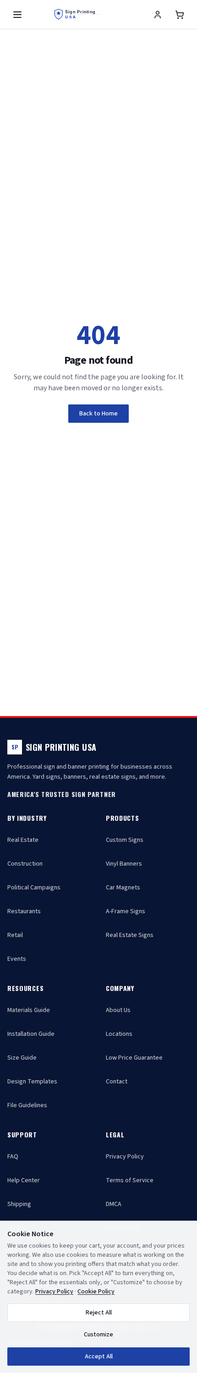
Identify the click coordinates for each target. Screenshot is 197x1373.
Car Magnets (123, 887)
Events (16, 959)
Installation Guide (31, 1034)
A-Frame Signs (125, 911)
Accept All (99, 1356)
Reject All (99, 1312)
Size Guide (22, 1057)
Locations (119, 1034)
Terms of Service (129, 1180)
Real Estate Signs (129, 935)
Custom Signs (124, 840)
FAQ (12, 1156)
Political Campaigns (33, 887)
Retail (15, 935)
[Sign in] (158, 15)
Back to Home (98, 413)
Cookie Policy (96, 1291)
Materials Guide (28, 1010)
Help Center (23, 1180)
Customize (98, 1334)
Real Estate (22, 840)
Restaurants (24, 911)
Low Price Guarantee (134, 1057)
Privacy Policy (125, 1156)
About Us (118, 1010)
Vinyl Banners (124, 863)
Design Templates (32, 1081)
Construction (25, 863)
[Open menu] (17, 15)
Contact (116, 1081)
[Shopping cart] (180, 15)
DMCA (113, 1204)
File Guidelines (27, 1105)
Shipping (19, 1204)
